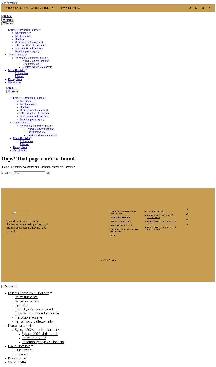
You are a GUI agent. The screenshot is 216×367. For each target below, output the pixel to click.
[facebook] (190, 8)
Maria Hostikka (16, 70)
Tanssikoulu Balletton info (29, 48)
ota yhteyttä (70, 8)
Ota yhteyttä (14, 82)
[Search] (48, 173)
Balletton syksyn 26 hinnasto (37, 66)
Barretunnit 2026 (31, 63)
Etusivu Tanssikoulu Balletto (23, 29)
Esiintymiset (21, 73)
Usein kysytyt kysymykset (29, 42)
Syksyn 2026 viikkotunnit (35, 60)
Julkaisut (19, 76)
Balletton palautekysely (27, 51)
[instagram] (196, 8)
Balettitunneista (23, 32)
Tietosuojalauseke (28, 317)
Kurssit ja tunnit (19, 326)
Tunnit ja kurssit (16, 54)
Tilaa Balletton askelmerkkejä (30, 45)
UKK (112, 235)
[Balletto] (11, 88)
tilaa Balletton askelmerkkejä (30, 8)
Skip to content (9, 2)
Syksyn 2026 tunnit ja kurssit (30, 57)
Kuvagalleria (15, 79)
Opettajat (19, 39)
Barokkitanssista (23, 36)
